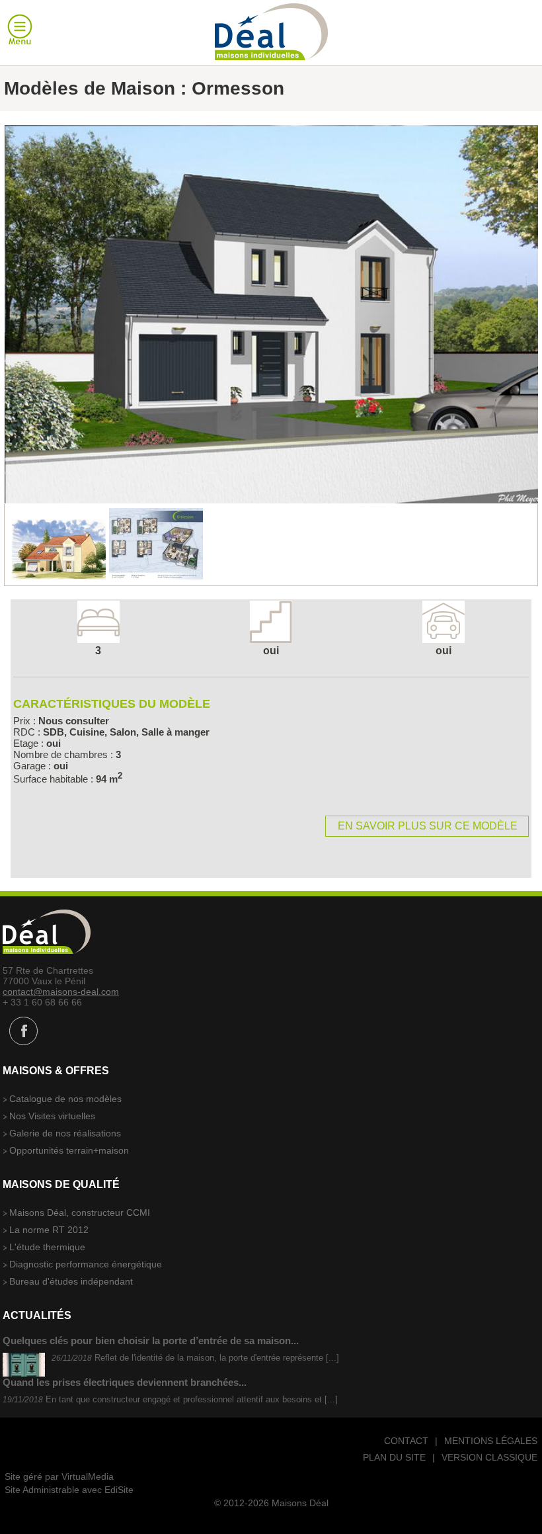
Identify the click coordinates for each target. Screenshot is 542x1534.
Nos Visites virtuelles (52, 1116)
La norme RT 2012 (49, 1229)
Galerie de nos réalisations (65, 1133)
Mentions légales (490, 1440)
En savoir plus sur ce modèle (428, 825)
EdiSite (119, 1489)
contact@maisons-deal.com (61, 991)
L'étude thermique (47, 1247)
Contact (406, 1440)
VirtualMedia (87, 1476)
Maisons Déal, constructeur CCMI (79, 1212)
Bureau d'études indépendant (71, 1281)
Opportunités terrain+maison (69, 1150)
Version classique (489, 1457)
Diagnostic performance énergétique (85, 1264)
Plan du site (394, 1457)
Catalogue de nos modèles (65, 1098)
